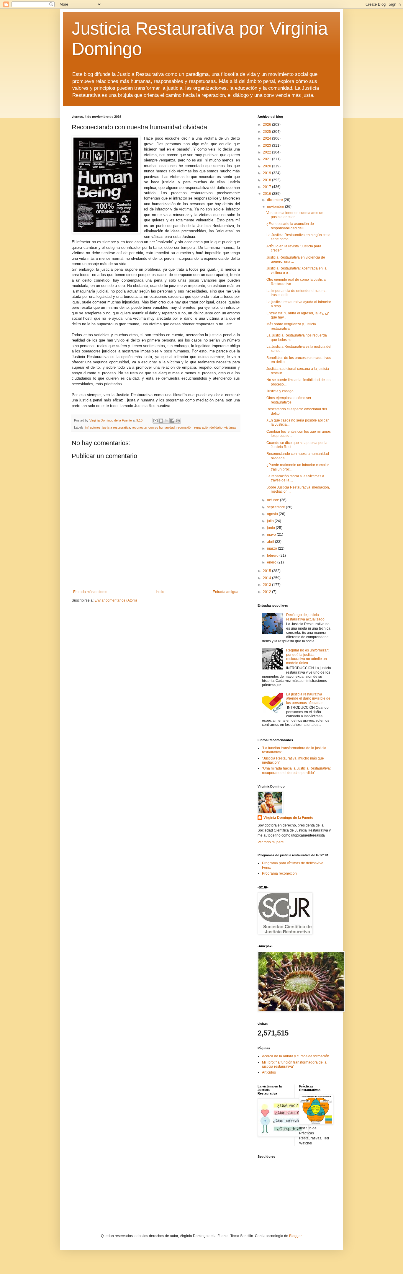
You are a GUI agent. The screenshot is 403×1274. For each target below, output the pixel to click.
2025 (267, 132)
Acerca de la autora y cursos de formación (295, 1056)
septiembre (276, 507)
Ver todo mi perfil (271, 842)
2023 (267, 145)
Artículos (269, 1072)
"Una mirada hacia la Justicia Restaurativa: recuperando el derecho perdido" (296, 770)
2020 (267, 166)
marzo (272, 548)
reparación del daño (208, 427)
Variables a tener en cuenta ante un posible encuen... (294, 215)
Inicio (160, 592)
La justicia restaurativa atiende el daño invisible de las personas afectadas (308, 698)
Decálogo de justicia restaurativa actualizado (305, 617)
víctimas (230, 427)
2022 (267, 152)
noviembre (276, 207)
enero (272, 562)
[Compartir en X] (167, 421)
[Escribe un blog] (161, 421)
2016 (267, 194)
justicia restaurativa (116, 427)
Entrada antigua (225, 592)
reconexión (184, 427)
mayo (272, 535)
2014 (267, 578)
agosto (273, 514)
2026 (267, 124)
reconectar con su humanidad (153, 427)
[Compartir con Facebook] (172, 421)
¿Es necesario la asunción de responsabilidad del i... (290, 226)
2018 (267, 180)
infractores (93, 427)
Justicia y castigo (280, 391)
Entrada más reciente (90, 592)
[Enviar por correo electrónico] (155, 421)
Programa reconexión (279, 873)
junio (271, 528)
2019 (267, 173)
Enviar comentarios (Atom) (115, 600)
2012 (267, 592)
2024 (267, 138)
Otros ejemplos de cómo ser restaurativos (288, 400)
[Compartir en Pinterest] (178, 421)
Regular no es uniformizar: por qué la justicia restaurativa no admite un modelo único (307, 656)
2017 (267, 187)
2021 (267, 159)
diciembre (275, 200)
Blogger (295, 1236)
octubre (273, 500)
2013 (267, 585)
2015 (267, 571)
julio (271, 521)
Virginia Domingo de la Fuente (288, 818)
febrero (273, 555)
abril (271, 542)
